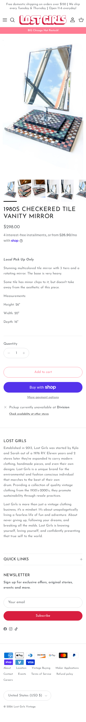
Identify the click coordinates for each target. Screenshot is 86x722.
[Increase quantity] (25, 353)
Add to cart (43, 372)
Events (22, 674)
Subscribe (43, 616)
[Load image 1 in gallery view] (43, 105)
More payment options (43, 397)
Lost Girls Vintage (25, 706)
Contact (8, 674)
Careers (8, 680)
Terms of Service (41, 674)
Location (21, 668)
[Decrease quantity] (7, 353)
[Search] (14, 20)
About (7, 668)
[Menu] (5, 20)
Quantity (10, 344)
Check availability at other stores (29, 414)
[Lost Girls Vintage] (43, 20)
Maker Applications (67, 668)
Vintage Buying (41, 668)
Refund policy (64, 674)
